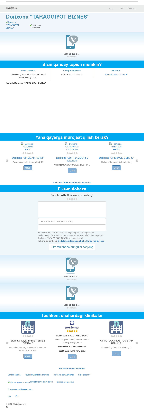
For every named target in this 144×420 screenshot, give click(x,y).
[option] (72, 161)
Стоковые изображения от (20, 389)
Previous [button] (7, 160)
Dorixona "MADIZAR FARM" (28, 157)
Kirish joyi (132, 8)
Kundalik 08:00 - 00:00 (115, 74)
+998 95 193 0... (72, 55)
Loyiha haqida (14, 374)
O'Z (121, 8)
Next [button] (137, 160)
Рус (9, 396)
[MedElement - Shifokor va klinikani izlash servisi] (12, 8)
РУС (111, 8)
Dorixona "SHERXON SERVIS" (116, 157)
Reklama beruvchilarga (63, 374)
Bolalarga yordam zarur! (42, 381)
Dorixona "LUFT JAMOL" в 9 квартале (72, 159)
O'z (16, 396)
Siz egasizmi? (84, 374)
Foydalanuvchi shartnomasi (37, 374)
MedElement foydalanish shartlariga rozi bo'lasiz (81, 240)
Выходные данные (65, 381)
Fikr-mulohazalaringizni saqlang (72, 247)
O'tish (27, 167)
